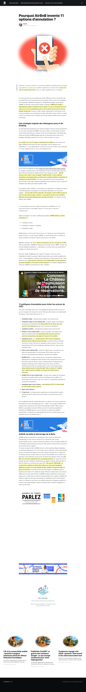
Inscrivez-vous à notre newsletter (54, 3)
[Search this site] (82, 3)
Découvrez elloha (13, 3)
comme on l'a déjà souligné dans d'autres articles (52, 168)
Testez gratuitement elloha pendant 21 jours (31, 3)
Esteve (25, 23)
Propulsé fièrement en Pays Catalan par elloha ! (73, 681)
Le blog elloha (6, 681)
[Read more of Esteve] (21, 25)
